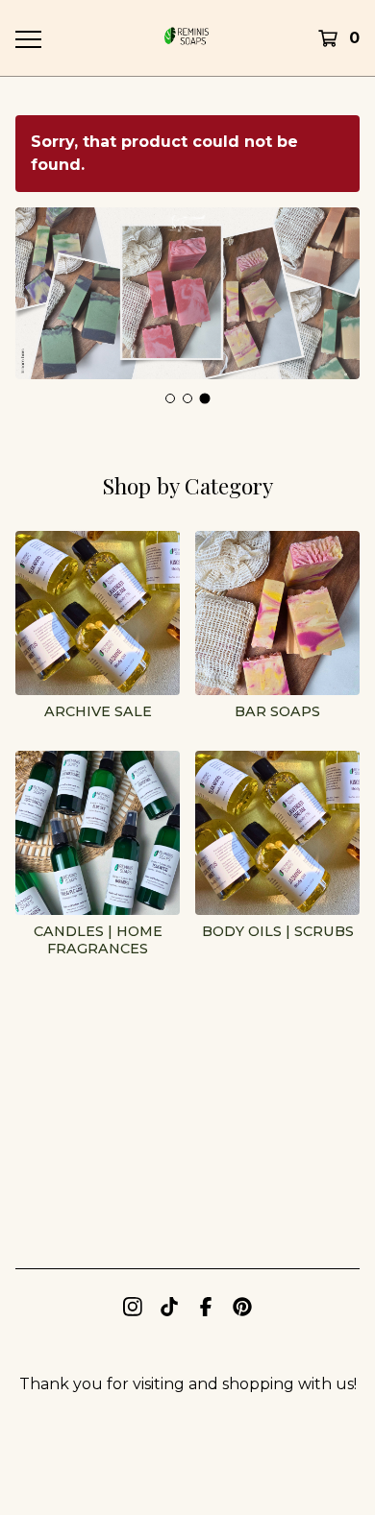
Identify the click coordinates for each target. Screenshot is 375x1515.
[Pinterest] (242, 1306)
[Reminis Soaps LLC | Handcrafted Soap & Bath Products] (186, 37)
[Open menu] (27, 38)
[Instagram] (132, 1306)
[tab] (170, 398)
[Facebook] (205, 1306)
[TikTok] (169, 1306)
